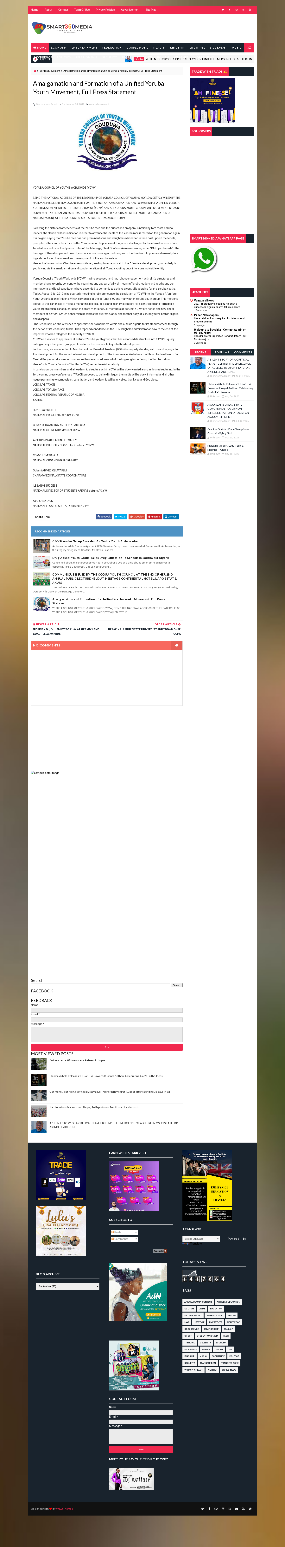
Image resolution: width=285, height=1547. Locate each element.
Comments (243, 352)
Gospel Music (214, 1315)
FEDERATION (112, 47)
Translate (196, 1243)
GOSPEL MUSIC (137, 47)
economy (221, 1342)
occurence (218, 1356)
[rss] (243, 10)
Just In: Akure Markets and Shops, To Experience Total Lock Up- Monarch (93, 1107)
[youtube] (250, 10)
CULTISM (189, 1308)
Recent (200, 352)
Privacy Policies (105, 9)
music (203, 1356)
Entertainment (193, 1315)
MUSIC (237, 47)
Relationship (211, 1329)
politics (234, 1356)
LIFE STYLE (197, 47)
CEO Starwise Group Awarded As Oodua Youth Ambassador (95, 541)
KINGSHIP (177, 47)
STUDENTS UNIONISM (152, 57)
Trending (189, 1342)
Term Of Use (82, 9)
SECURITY (109, 57)
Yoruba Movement (50, 70)
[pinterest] (250, 1509)
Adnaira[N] (159, 1251)
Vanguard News (204, 300)
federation (190, 1349)
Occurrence (191, 1329)
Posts (117, 1232)
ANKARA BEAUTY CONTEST (198, 1302)
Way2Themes (64, 1508)
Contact (63, 9)
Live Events (215, 1322)
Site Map (151, 9)
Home (34, 9)
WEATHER (181, 57)
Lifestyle (199, 1322)
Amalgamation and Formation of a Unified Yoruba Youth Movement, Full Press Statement (108, 601)
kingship (189, 1356)
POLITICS (64, 57)
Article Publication (228, 1302)
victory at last (193, 1370)
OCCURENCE (42, 57)
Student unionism (207, 1336)
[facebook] (230, 10)
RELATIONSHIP (86, 57)
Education (216, 1308)
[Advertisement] (107, 738)
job (230, 1349)
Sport (188, 1336)
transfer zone (229, 1363)
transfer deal (208, 1363)
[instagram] (236, 10)
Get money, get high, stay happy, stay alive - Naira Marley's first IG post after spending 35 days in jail (109, 1091)
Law (186, 1322)
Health (232, 1315)
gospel (219, 1349)
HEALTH (159, 47)
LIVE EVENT (218, 47)
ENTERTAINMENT (85, 47)
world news (229, 1370)
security (189, 1363)
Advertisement (130, 9)
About (48, 9)
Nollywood (233, 1322)
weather (212, 1370)
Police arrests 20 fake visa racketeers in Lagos (77, 1060)
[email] (236, 1509)
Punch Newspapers (206, 315)
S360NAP (228, 1329)
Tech (226, 1336)
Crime (202, 1308)
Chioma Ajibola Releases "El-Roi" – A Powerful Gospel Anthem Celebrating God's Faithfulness (106, 1075)
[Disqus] (107, 823)
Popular (222, 352)
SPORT (127, 57)
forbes (206, 1349)
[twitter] (223, 10)
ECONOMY (59, 47)
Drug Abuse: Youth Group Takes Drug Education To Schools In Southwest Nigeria (110, 557)
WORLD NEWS (204, 57)
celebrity (205, 1342)
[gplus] (216, 1509)
